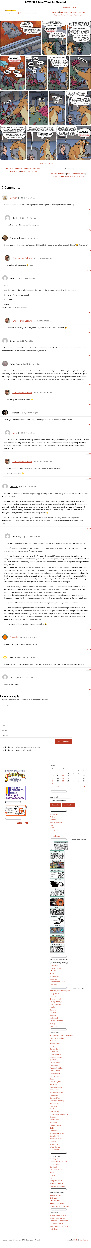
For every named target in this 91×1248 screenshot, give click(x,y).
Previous (66, 7)
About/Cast (54, 814)
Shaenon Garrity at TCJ (58, 1183)
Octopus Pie (54, 1095)
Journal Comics (55, 968)
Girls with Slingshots (57, 1076)
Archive (69, 15)
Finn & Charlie (55, 1071)
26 (63, 781)
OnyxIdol (14, 637)
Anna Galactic (54, 976)
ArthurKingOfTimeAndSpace (60, 991)
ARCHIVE (23, 823)
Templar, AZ (54, 1136)
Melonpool (54, 1018)
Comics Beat (54, 1164)
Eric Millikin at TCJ (56, 1170)
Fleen (52, 1172)
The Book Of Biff (56, 1139)
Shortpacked (54, 1120)
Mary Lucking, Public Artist (59, 1226)
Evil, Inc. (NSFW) (55, 1063)
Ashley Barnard (55, 1195)
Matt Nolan (54, 1229)
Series (55, 12)
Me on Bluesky (55, 836)
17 (52, 778)
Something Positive (57, 1133)
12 (63, 776)
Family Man (54, 1065)
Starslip (52, 1023)
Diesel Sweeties (55, 1054)
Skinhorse (53, 1122)
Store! (52, 828)
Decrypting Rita (55, 993)
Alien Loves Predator (57, 1038)
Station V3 (53, 1026)
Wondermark (54, 1150)
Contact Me (54, 830)
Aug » (84, 786)
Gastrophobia (55, 1073)
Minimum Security (56, 1087)
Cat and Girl (54, 1049)
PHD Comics (54, 1103)
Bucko (52, 1046)
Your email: (54, 797)
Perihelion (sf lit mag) (57, 1203)
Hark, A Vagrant (55, 1082)
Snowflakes (54, 1131)
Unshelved (53, 1142)
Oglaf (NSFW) (55, 1098)
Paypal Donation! (56, 822)
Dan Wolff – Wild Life (57, 1223)
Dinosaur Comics (56, 1057)
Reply (88, 209)
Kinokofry (53, 1084)
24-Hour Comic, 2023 (57, 982)
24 (52, 781)
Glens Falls (54, 965)
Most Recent (78, 15)
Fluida (75, 1240)
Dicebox (53, 996)
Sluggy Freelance (56, 1125)
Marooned (53, 1015)
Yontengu (53, 979)
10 (52, 776)
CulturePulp (54, 1052)
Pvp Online (54, 1106)
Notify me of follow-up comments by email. (22, 747)
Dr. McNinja (54, 1060)
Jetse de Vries (55, 1201)
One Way (53, 984)
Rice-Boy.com (55, 1109)
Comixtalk (53, 1167)
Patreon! (53, 820)
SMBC (52, 1128)
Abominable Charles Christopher (61, 1035)
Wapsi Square (55, 1147)
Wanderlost (54, 1144)
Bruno (52, 973)
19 (63, 778)
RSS (51, 825)
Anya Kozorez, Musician (58, 1215)
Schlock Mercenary (56, 1021)
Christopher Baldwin (22, 258)
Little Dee (53, 971)
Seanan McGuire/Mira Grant (60, 1206)
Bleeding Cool (55, 1159)
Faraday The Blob (56, 1068)
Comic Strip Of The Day (58, 1162)
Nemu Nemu (54, 1090)
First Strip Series (58, 174)
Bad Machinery (55, 1043)
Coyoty (13, 197)
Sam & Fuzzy (54, 1112)
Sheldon (53, 1117)
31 (52, 784)
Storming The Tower (57, 1186)
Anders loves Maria (57, 1041)
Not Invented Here (56, 1092)
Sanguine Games (56, 1181)
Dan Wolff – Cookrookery (59, 1221)
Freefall (52, 1007)
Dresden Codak (55, 999)
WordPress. (84, 1240)
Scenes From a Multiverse (59, 1114)
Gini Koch (53, 1198)
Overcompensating (56, 1101)
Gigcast (52, 1175)
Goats (52, 1079)
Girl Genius (54, 1012)
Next (74, 7)
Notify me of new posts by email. (18, 750)
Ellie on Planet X (55, 1004)
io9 (51, 1178)
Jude (15, 432)
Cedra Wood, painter (57, 1218)
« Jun (57, 786)
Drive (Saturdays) (56, 1002)
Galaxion (53, 1010)
